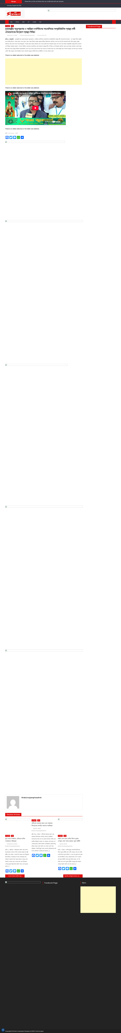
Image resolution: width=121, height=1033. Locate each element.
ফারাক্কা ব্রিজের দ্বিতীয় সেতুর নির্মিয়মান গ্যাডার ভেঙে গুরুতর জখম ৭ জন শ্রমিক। (16, 876)
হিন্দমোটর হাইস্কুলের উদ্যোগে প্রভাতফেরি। (74, 876)
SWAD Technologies (37, 1031)
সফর (40, 22)
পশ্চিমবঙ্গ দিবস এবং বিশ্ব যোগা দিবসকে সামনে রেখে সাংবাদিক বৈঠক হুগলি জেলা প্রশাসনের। (44, 1)
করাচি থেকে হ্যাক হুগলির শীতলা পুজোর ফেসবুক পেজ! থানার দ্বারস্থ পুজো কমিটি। (69, 839)
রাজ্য (23, 22)
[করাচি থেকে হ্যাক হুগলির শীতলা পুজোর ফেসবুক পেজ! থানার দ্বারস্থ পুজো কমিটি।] (70, 826)
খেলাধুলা (34, 22)
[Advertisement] (43, 71)
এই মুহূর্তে (7, 26)
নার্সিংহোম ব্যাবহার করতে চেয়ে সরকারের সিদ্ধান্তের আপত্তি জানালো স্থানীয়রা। (42, 824)
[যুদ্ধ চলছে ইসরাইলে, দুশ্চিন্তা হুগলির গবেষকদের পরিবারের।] (17, 826)
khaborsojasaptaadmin (27, 35)
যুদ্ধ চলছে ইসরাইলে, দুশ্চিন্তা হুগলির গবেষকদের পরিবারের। (15, 839)
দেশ (28, 22)
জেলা (11, 22)
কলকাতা (17, 22)
